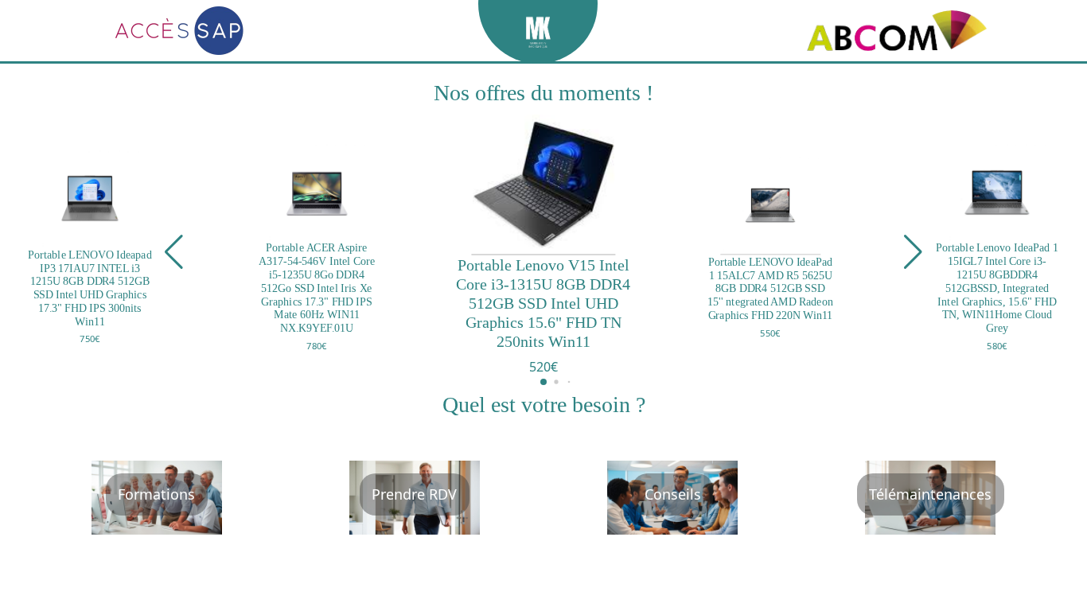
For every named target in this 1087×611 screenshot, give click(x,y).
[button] (174, 252)
